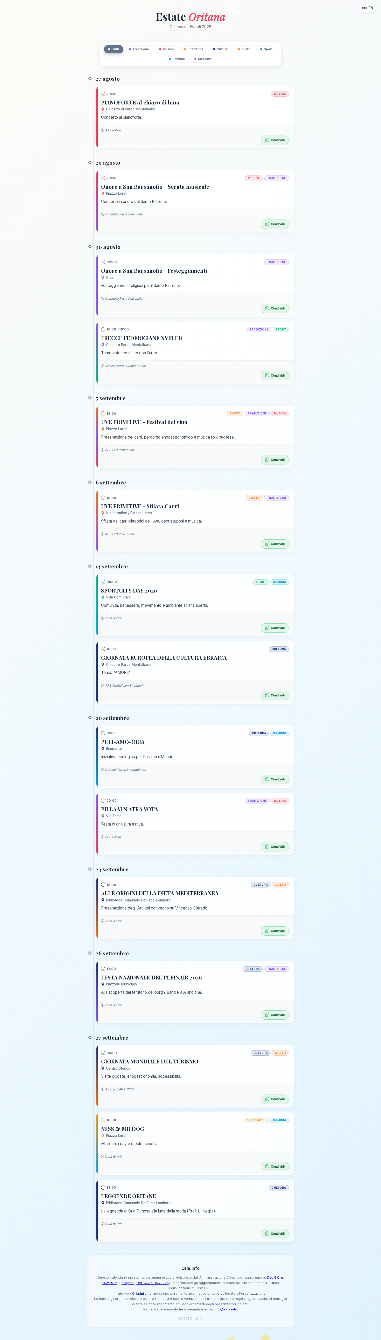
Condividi (278, 140)
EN (371, 8)
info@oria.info (226, 1309)
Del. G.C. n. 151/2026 (153, 1283)
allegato (128, 1283)
